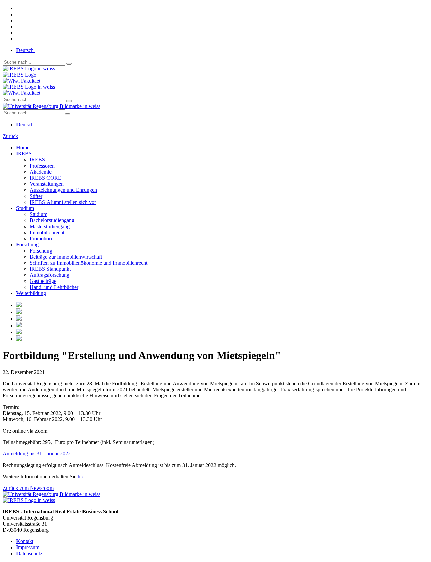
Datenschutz (29, 553)
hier (82, 476)
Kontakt (24, 541)
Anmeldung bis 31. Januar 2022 (37, 453)
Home (22, 147)
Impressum (27, 547)
